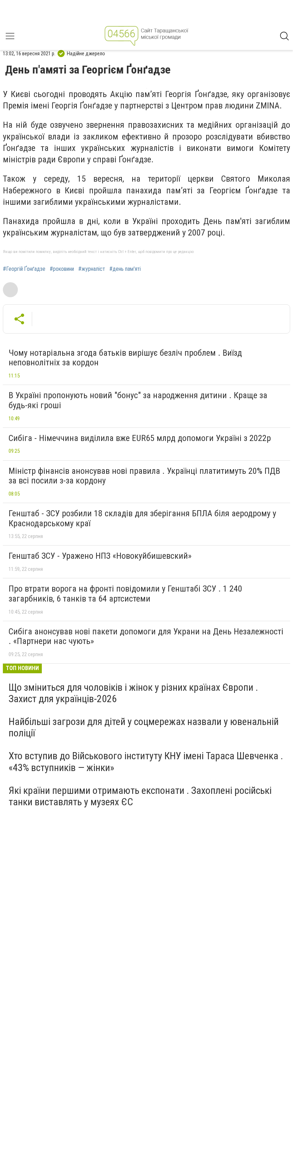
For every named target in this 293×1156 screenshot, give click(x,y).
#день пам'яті (125, 269)
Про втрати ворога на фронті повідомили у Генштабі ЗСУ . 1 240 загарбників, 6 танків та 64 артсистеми (125, 594)
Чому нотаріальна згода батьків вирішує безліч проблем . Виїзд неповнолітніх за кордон (125, 358)
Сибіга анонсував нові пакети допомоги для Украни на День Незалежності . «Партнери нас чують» (146, 637)
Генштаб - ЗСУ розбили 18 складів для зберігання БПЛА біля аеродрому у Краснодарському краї (142, 518)
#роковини (62, 269)
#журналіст (91, 269)
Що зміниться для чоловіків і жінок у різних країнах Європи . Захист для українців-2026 (133, 693)
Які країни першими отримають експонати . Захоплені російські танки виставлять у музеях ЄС (140, 796)
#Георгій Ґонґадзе (24, 269)
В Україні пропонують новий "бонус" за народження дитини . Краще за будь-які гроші (138, 400)
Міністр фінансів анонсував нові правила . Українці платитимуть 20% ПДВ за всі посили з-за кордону (144, 476)
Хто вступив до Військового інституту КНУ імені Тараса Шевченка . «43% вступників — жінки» (146, 761)
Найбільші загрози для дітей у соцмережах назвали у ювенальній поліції (144, 727)
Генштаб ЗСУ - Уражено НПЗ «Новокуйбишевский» (100, 556)
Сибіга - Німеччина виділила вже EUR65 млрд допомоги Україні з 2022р (140, 438)
